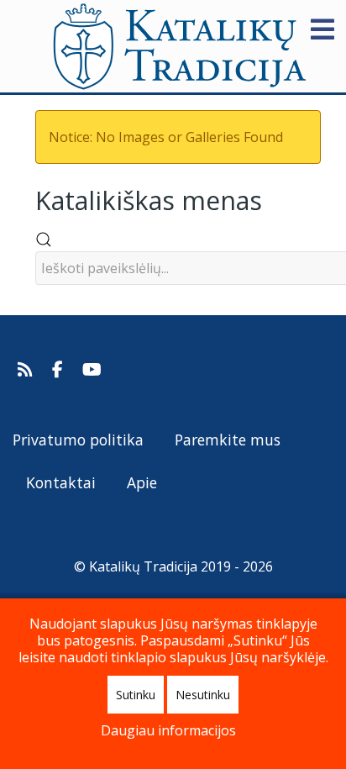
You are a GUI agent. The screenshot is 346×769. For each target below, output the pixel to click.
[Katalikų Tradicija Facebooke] (59, 370)
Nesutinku (203, 695)
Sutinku (135, 695)
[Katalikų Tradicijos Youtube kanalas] (92, 370)
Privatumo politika (78, 439)
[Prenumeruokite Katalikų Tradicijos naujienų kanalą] (27, 370)
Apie (142, 482)
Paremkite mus (227, 439)
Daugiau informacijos (168, 730)
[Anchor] (274, 199)
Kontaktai (61, 482)
